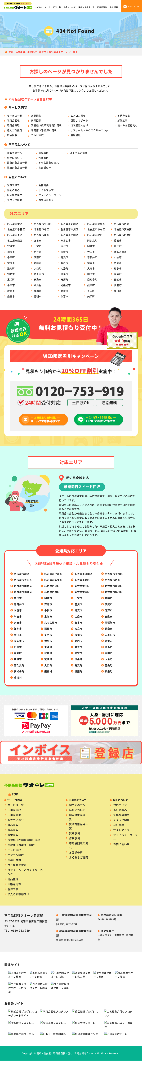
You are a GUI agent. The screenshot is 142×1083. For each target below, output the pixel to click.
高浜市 (64, 257)
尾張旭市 (66, 285)
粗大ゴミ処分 (14, 130)
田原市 (91, 274)
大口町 (38, 268)
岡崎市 (91, 246)
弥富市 (64, 296)
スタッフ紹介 (14, 200)
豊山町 (91, 290)
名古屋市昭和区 (69, 223)
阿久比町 (92, 240)
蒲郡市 (11, 251)
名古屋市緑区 (15, 240)
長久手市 (39, 274)
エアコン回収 (78, 115)
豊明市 (38, 296)
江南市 (38, 257)
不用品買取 (102, 7)
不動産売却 (123, 115)
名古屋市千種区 (16, 229)
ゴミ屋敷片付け (79, 125)
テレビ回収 (37, 135)
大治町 (64, 268)
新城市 (38, 262)
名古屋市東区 (15, 234)
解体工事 (122, 120)
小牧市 (118, 257)
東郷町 (64, 279)
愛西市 (118, 240)
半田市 (11, 285)
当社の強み (13, 190)
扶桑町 (91, 285)
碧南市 (11, 290)
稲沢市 (64, 246)
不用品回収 (13, 120)
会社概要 (114, 7)
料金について (70, 7)
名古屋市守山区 (43, 223)
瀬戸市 (64, 262)
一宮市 (38, 246)
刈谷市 (38, 251)
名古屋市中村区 (96, 229)
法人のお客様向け (127, 125)
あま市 (38, 240)
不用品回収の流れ (48, 162)
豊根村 (64, 290)
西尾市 (118, 262)
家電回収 (36, 120)
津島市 (64, 274)
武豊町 (118, 285)
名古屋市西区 (121, 223)
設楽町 (11, 268)
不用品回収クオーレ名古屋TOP (30, 99)
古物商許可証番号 (112, 915)
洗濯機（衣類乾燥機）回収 (46, 125)
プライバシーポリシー (51, 195)
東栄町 (11, 279)
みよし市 (66, 240)
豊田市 (11, 296)
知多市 (118, 268)
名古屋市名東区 (123, 234)
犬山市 (91, 251)
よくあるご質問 (79, 153)
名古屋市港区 (15, 223)
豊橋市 (38, 290)
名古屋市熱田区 (69, 234)
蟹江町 (118, 246)
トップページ (40, 7)
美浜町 (91, 296)
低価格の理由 (14, 195)
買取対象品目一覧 (17, 167)
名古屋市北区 (95, 234)
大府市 (91, 268)
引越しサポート (79, 120)
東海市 (38, 279)
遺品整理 (75, 135)
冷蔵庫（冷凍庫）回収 (43, 130)
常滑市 (11, 262)
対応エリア (13, 185)
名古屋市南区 (41, 234)
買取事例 (43, 153)
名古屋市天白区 (123, 229)
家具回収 (36, 115)
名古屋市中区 (41, 229)
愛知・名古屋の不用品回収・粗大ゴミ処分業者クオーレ (66, 1053)
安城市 (11, 246)
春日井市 (92, 257)
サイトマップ (46, 190)
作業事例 (43, 157)
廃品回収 (12, 135)
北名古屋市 (120, 251)
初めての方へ (14, 153)
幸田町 (11, 257)
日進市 (118, 279)
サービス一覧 (55, 7)
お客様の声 (44, 167)
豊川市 (118, 290)
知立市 (11, 274)
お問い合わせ (46, 200)
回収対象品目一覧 (86, 7)
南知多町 (92, 279)
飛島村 (38, 285)
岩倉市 (64, 251)
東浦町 (118, 274)
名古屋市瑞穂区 (96, 223)
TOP (15, 794)
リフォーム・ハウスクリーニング (89, 130)
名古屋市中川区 (69, 229)
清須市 (91, 262)
